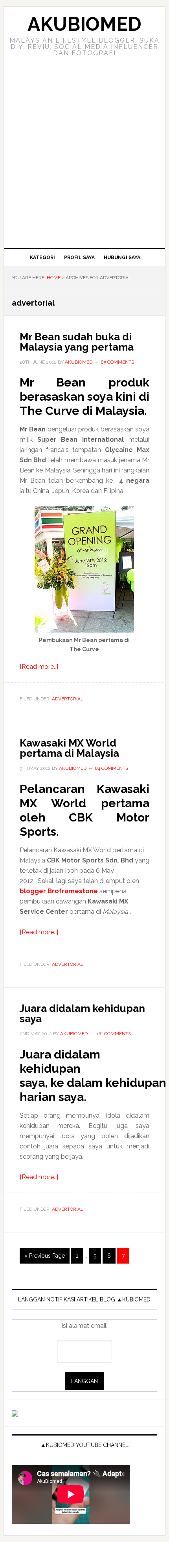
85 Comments (117, 362)
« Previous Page (44, 1258)
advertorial (67, 699)
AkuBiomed (84, 24)
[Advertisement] (84, 159)
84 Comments (111, 768)
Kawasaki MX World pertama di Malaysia (69, 748)
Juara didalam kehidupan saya (82, 1013)
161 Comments (113, 1033)
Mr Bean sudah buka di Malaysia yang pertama (77, 342)
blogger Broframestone (59, 891)
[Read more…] (39, 666)
